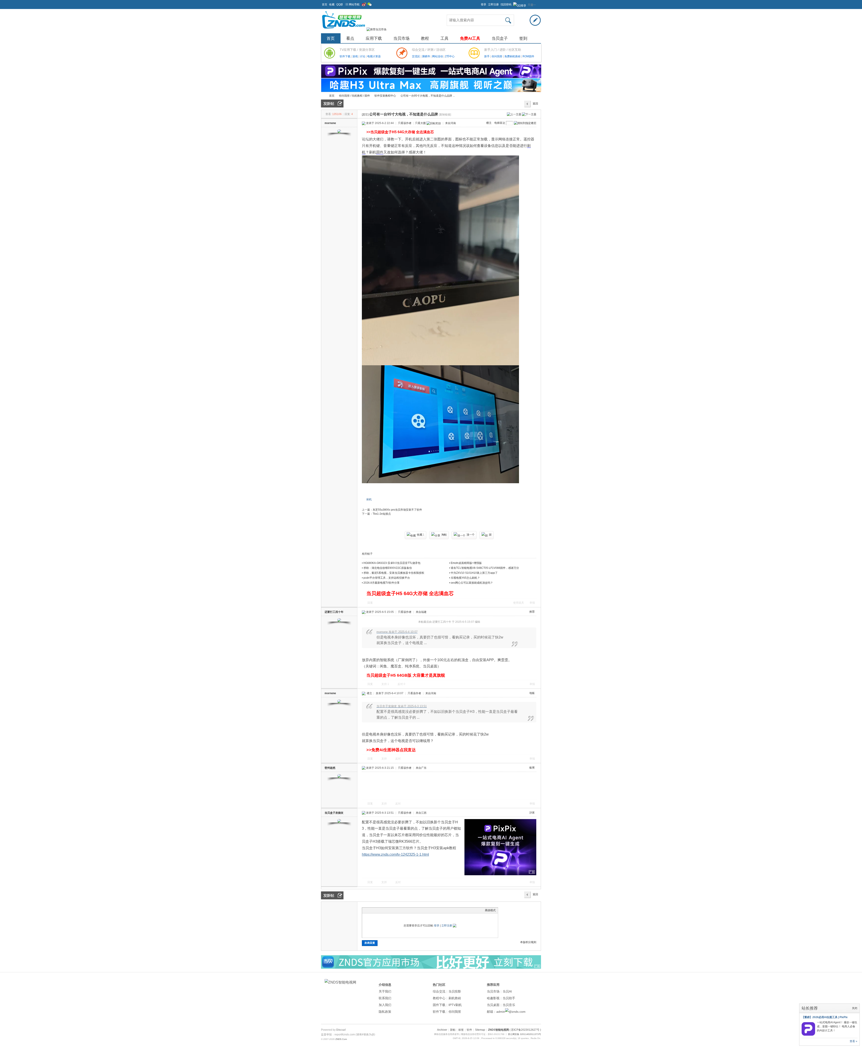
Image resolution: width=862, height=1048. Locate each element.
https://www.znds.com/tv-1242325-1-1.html (395, 854)
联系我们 (385, 998)
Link (381, 910)
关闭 (854, 1008)
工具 (444, 38)
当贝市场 (401, 38)
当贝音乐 (509, 1005)
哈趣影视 (493, 998)
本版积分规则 (528, 942)
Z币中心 (450, 56)
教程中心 (439, 998)
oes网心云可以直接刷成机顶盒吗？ (472, 582)
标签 (461, 1029)
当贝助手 (509, 998)
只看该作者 (404, 123)
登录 (483, 4)
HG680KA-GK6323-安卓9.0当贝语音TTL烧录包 (391, 563)
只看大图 (420, 123)
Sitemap (480, 1029)
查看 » (853, 1041)
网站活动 (438, 56)
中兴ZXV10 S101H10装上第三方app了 (474, 572)
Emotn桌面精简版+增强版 (466, 563)
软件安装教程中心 (385, 95)
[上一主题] (514, 114)
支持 (385, 684)
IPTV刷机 (455, 1005)
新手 (487, 56)
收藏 (331, 4)
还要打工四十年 (334, 612)
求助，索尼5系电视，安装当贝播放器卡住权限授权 (393, 572)
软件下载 (345, 56)
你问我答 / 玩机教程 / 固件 (354, 95)
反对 (401, 684)
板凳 (532, 767)
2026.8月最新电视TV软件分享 (381, 582)
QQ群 (339, 4)
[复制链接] (445, 114)
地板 (532, 693)
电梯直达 (499, 122)
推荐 (532, 611)
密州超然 (330, 767)
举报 (532, 602)
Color (370, 910)
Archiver (442, 1029)
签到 (523, 38)
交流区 (416, 56)
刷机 (369, 499)
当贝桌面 (493, 1005)
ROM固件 (528, 56)
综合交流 (439, 991)
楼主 (489, 122)
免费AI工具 (470, 38)
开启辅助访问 (479, 3)
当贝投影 (455, 991)
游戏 (355, 56)
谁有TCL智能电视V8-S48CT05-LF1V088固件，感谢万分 (485, 567)
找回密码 (506, 4)
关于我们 (385, 991)
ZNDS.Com (341, 1039)
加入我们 (385, 1005)
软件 (469, 1029)
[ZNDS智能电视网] (343, 29)
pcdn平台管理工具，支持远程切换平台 (386, 577)
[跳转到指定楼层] (525, 123)
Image (375, 910)
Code (392, 910)
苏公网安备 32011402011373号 (524, 1034)
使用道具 (518, 602)
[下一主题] (529, 114)
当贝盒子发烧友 (334, 812)
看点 (350, 38)
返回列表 (535, 104)
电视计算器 (374, 56)
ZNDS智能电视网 (323, 96)
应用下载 (374, 38)
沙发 (532, 812)
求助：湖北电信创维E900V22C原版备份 (387, 567)
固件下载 (439, 1005)
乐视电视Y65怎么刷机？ (465, 577)
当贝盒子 (500, 38)
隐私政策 (385, 1011)
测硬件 (426, 56)
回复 (370, 602)
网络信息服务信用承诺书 (446, 1034)
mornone (330, 123)
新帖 (452, 1029)
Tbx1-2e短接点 (382, 513)
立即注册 (493, 4)
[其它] (365, 114)
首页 (324, 4)
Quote (387, 910)
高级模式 (490, 910)
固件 (379, 152)
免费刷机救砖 (512, 56)
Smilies (398, 910)
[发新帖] (332, 103)
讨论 (363, 56)
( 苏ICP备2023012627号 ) (525, 1029)
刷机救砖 (455, 998)
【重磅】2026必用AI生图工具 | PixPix (825, 1017)
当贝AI (507, 991)
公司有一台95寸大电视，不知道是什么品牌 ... (427, 95)
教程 (425, 38)
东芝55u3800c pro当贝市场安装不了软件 (397, 509)
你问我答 (497, 56)
